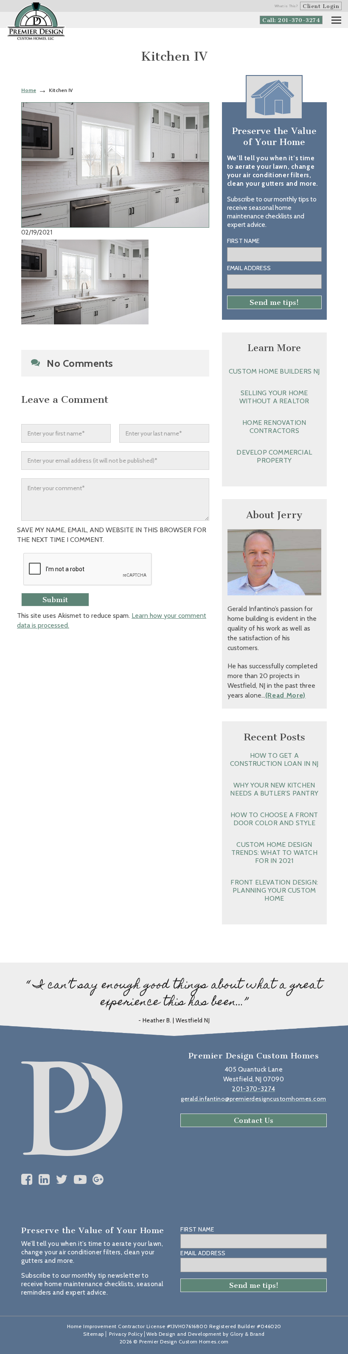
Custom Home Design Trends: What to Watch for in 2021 (274, 852)
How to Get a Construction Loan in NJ (274, 759)
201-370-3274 (253, 1089)
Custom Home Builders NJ (274, 371)
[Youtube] (80, 1179)
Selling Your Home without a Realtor (274, 397)
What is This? (286, 6)
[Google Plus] (98, 1179)
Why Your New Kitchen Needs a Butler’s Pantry (274, 789)
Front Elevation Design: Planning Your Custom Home (274, 890)
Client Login (321, 6)
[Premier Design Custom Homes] (36, 21)
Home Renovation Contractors (274, 427)
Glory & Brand (247, 1334)
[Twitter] (62, 1179)
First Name (243, 241)
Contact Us (254, 1120)
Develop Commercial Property (274, 456)
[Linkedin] (44, 1179)
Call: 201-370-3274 (291, 20)
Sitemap (93, 1334)
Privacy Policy (126, 1334)
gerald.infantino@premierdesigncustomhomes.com (253, 1099)
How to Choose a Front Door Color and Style (274, 819)
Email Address (249, 268)
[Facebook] (27, 1179)
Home (28, 90)
